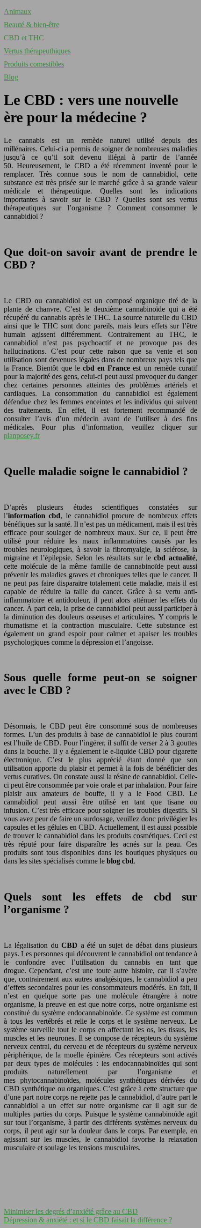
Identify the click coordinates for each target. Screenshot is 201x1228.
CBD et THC (24, 38)
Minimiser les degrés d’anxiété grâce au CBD (71, 1211)
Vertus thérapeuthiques (37, 51)
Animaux (17, 11)
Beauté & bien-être (31, 25)
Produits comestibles (34, 64)
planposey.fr (22, 435)
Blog (11, 77)
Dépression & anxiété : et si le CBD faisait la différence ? (88, 1220)
